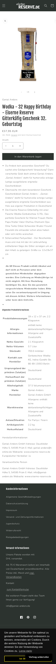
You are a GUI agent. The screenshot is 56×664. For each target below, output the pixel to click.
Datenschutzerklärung (17, 503)
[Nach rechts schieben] (34, 92)
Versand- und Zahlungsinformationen (25, 517)
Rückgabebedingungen (17, 537)
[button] (3, 5)
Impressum (11, 510)
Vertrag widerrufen (39, 657)
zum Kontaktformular (18, 589)
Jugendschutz (12, 523)
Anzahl (5, 140)
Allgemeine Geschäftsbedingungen (23, 496)
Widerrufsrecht (13, 530)
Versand (14, 135)
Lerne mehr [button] (25, 651)
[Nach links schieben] (21, 92)
